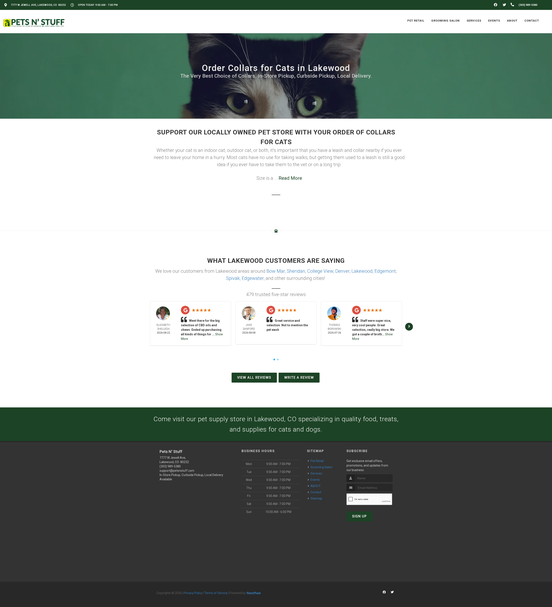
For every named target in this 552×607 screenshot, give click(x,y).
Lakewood (362, 271)
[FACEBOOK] (495, 5)
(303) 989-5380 (170, 466)
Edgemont (385, 271)
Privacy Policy (193, 593)
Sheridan (296, 271)
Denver (342, 271)
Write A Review (299, 377)
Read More (290, 178)
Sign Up (359, 516)
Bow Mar (276, 271)
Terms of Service (215, 593)
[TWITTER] (504, 5)
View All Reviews (254, 377)
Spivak (233, 278)
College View (320, 271)
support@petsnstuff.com (177, 470)
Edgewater (253, 278)
